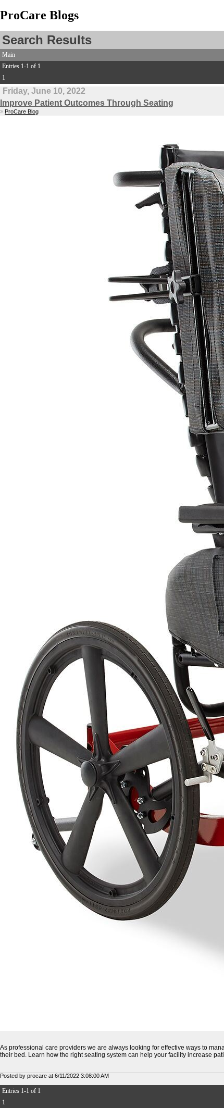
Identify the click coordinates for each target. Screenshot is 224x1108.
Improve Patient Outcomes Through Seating (86, 102)
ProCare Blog (22, 111)
